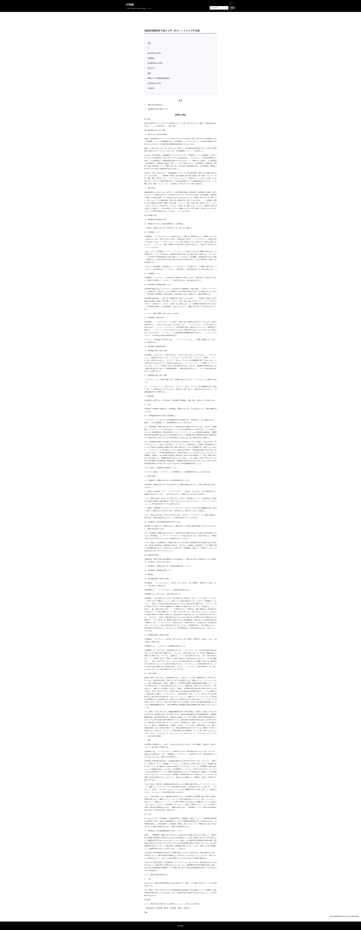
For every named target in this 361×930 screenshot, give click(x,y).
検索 (232, 8)
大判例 (130, 4)
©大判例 (180, 926)
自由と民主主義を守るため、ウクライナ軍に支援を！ (344, 916)
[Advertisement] (180, 17)
